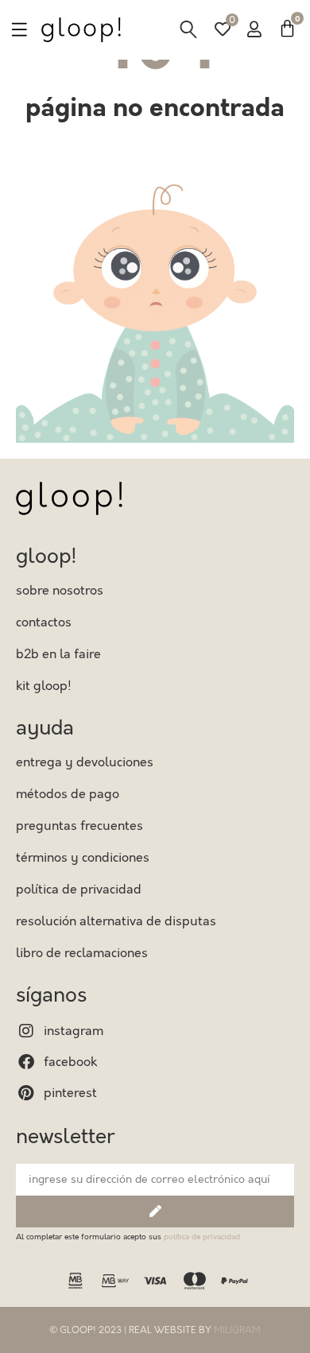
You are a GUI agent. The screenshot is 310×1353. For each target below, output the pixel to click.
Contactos (44, 622)
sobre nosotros (59, 591)
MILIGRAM (237, 1330)
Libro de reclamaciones (82, 953)
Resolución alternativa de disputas (116, 921)
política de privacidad (202, 1237)
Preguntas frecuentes (79, 826)
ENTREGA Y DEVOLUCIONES (84, 762)
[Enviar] (155, 1211)
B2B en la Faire (58, 654)
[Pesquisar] (188, 29)
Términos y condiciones (82, 858)
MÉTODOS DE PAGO (67, 794)
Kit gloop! (44, 686)
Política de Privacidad (78, 889)
